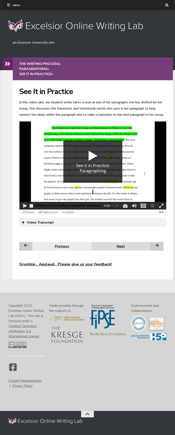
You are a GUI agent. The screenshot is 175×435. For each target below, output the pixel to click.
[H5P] (148, 339)
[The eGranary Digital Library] (157, 330)
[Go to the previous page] (26, 246)
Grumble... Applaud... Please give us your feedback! (65, 264)
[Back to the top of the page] (87, 414)
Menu (16, 5)
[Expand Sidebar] (7, 63)
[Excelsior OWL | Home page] (78, 25)
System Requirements (25, 380)
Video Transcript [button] (40, 222)
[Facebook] (13, 369)
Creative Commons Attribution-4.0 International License (24, 331)
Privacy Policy (22, 386)
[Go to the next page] (157, 246)
